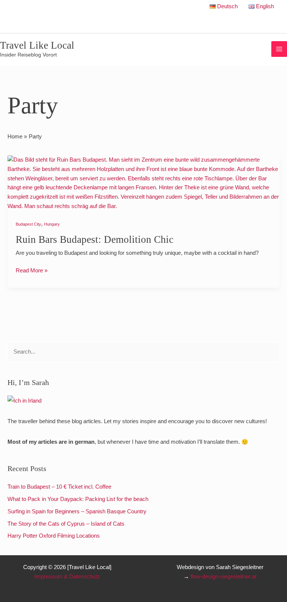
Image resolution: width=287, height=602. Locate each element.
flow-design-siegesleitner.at (223, 577)
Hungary (52, 224)
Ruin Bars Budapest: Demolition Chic (94, 239)
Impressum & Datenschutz (67, 577)
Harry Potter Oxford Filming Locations (53, 536)
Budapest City (28, 224)
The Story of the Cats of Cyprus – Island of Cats (65, 524)
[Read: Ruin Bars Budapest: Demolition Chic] (143, 183)
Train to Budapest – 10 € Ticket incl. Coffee (59, 487)
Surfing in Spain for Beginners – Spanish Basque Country (76, 511)
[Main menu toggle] (279, 49)
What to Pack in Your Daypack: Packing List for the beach (77, 499)
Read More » (31, 270)
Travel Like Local (37, 45)
